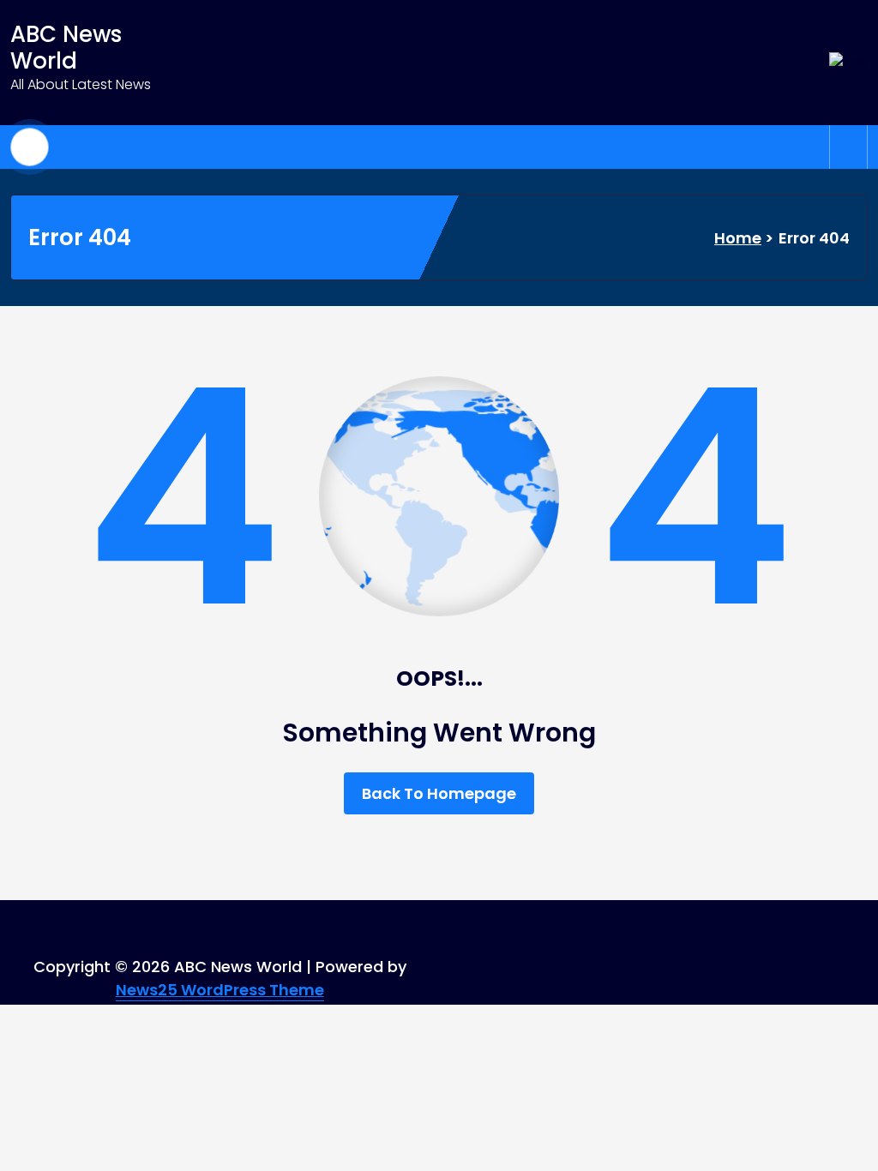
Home (737, 238)
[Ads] (848, 62)
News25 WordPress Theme (220, 989)
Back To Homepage (439, 793)
